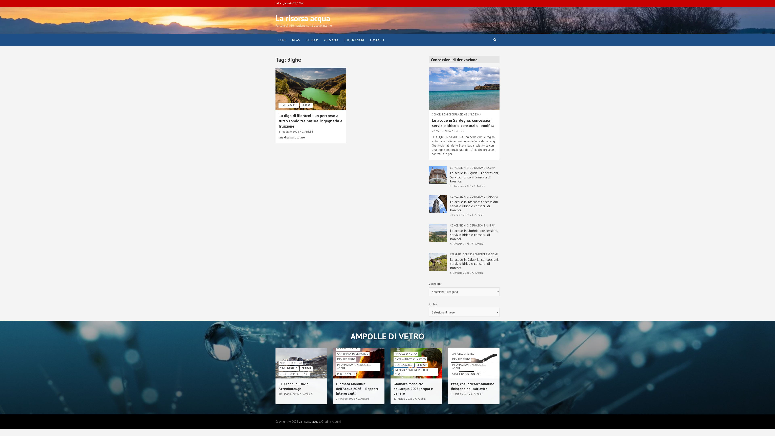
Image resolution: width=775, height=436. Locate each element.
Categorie (435, 284)
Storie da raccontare (294, 374)
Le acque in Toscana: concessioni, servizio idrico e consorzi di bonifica (474, 206)
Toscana (492, 196)
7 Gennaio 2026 (459, 215)
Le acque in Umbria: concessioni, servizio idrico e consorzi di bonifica (474, 234)
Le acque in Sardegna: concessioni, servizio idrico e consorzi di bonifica (463, 123)
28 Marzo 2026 (441, 131)
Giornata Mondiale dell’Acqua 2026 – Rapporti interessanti (357, 389)
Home (282, 40)
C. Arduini (307, 131)
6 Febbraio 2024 (289, 131)
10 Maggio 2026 (289, 394)
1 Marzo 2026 (459, 394)
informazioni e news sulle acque (354, 366)
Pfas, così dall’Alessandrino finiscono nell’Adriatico (472, 386)
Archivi (433, 304)
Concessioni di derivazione (449, 114)
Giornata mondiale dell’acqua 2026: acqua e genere (413, 389)
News (296, 40)
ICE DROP (312, 40)
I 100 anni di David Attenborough (294, 386)
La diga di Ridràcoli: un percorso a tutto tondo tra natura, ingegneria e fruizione (310, 121)
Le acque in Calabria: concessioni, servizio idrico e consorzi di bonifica (474, 263)
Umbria (490, 225)
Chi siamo (331, 40)
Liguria (490, 168)
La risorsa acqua (302, 18)
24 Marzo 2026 (345, 398)
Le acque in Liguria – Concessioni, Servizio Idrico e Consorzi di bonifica (474, 177)
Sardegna (474, 114)
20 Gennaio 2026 (460, 186)
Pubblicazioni (354, 40)
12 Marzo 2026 (403, 398)
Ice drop (306, 105)
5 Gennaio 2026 (460, 244)
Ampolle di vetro (291, 363)
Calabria (455, 254)
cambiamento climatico (352, 353)
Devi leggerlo (288, 105)
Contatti (377, 40)
